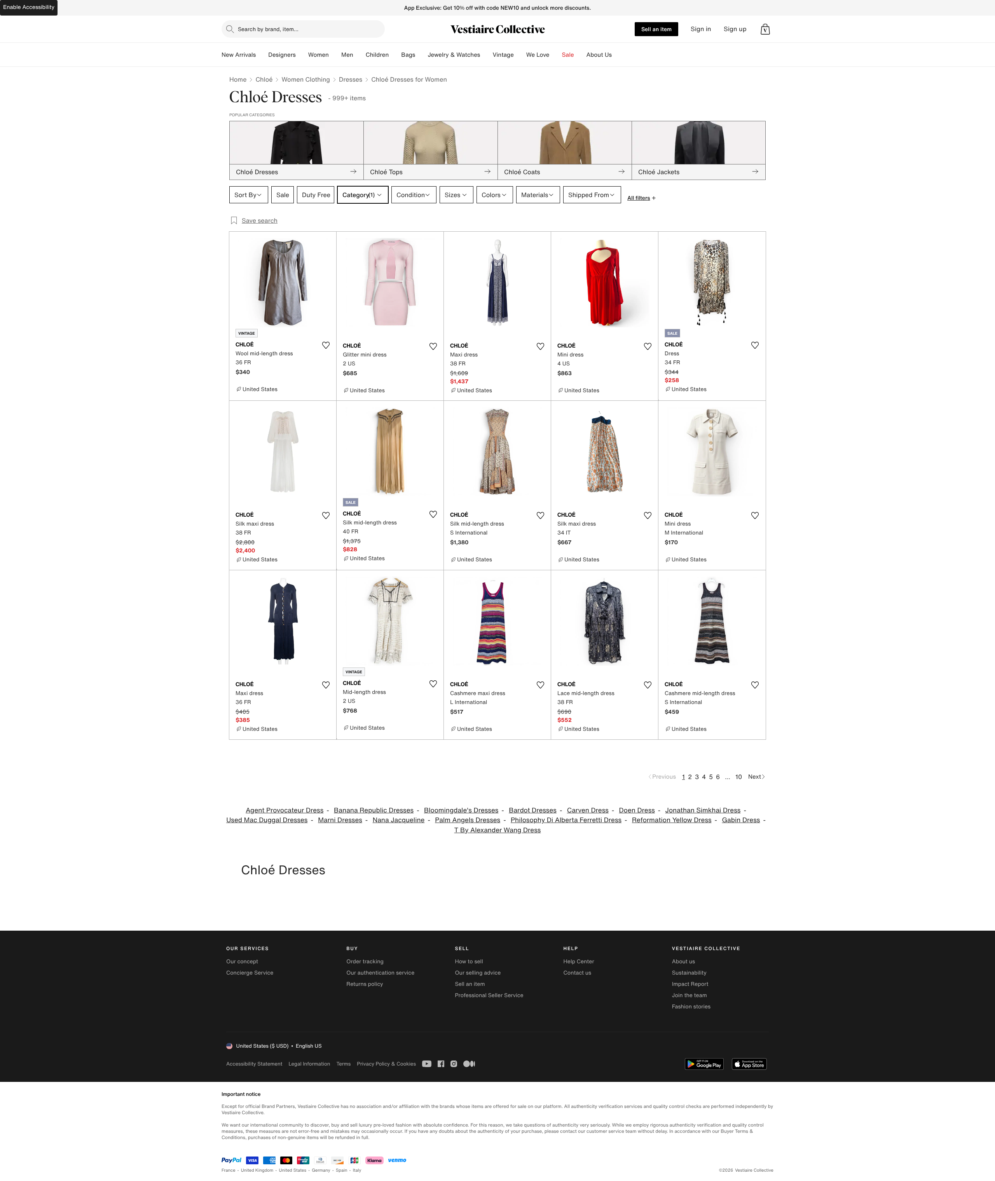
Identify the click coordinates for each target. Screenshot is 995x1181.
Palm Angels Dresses (467, 820)
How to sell (469, 961)
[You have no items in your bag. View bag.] (765, 29)
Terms (343, 1063)
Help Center (579, 961)
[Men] (359, 55)
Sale (568, 55)
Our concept (242, 961)
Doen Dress (637, 810)
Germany (321, 1170)
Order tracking (365, 961)
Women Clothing (305, 79)
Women (318, 55)
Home (237, 79)
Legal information (309, 1063)
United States (293, 1170)
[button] (765, 29)
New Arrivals (239, 55)
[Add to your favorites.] (325, 345)
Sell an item (656, 29)
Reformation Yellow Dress (672, 820)
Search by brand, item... (268, 29)
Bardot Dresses (533, 810)
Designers (282, 55)
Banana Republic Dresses (374, 810)
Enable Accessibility (28, 7)
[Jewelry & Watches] (486, 55)
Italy (357, 1170)
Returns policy (364, 984)
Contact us (578, 973)
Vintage (502, 55)
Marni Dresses (340, 820)
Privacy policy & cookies (386, 1063)
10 (738, 776)
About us (683, 961)
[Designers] (302, 55)
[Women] (335, 55)
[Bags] (421, 55)
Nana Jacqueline (399, 820)
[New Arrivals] (262, 55)
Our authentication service (380, 973)
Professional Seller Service (489, 995)
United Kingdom (257, 1170)
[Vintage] (520, 55)
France (229, 1170)
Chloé (263, 79)
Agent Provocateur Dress (284, 810)
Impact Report (690, 984)
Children (377, 55)
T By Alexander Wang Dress (497, 830)
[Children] (395, 55)
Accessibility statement (254, 1063)
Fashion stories (691, 1007)
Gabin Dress (741, 820)
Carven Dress (588, 810)
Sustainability (689, 973)
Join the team (689, 995)
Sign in (701, 29)
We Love (538, 55)
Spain (341, 1170)
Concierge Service (249, 973)
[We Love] (556, 55)
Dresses (350, 79)
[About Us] (618, 55)
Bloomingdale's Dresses (461, 810)
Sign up (735, 29)
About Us (599, 55)
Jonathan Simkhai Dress (703, 810)
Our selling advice (478, 973)
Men (347, 55)
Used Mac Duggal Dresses (266, 820)
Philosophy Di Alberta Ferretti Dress (566, 820)
